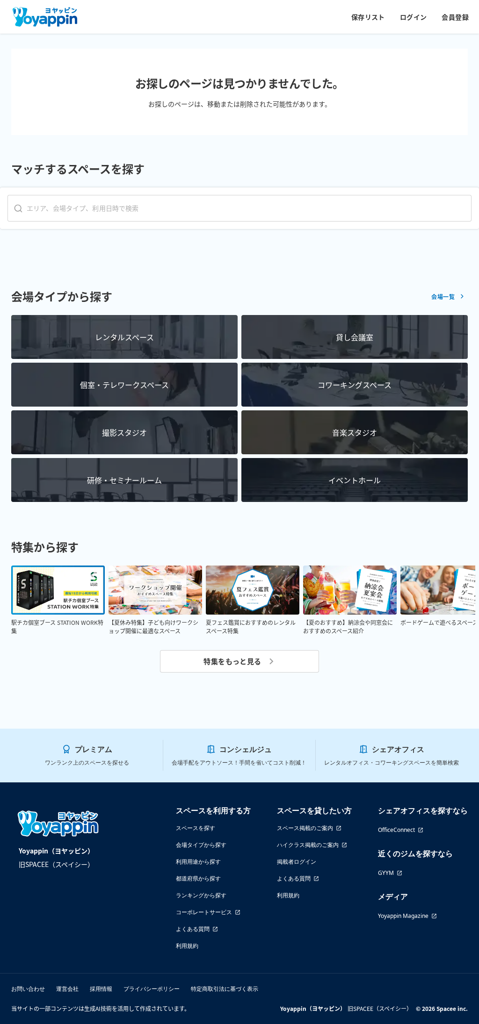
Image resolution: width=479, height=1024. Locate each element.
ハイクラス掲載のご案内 (308, 845)
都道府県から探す (198, 878)
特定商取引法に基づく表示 (224, 989)
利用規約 (187, 946)
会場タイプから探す (201, 845)
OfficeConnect (396, 830)
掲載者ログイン (296, 862)
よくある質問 (193, 929)
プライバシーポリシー (151, 989)
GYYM (386, 873)
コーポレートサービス (204, 912)
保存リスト (368, 16)
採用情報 (101, 989)
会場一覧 (443, 297)
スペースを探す (195, 828)
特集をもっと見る (232, 661)
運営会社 (67, 989)
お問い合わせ (28, 989)
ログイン (413, 16)
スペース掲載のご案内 (305, 828)
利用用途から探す (198, 862)
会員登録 (455, 16)
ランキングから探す (201, 895)
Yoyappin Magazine (403, 916)
